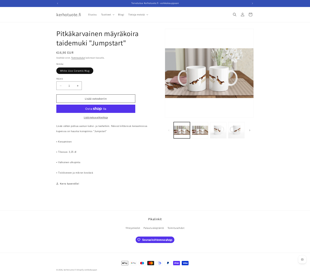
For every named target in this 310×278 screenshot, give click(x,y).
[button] (107, 14)
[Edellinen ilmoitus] (58, 3)
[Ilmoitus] (252, 3)
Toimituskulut (78, 57)
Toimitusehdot (176, 228)
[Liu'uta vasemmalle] (169, 130)
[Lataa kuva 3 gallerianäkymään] (218, 130)
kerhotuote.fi (70, 269)
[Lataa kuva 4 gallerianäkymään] (236, 130)
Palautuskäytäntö (154, 228)
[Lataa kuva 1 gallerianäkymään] (182, 130)
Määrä (59, 78)
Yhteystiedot (133, 228)
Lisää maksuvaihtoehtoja (96, 117)
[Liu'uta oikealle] (250, 130)
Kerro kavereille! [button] (69, 183)
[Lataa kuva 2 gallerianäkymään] (200, 130)
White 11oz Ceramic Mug (75, 70)
